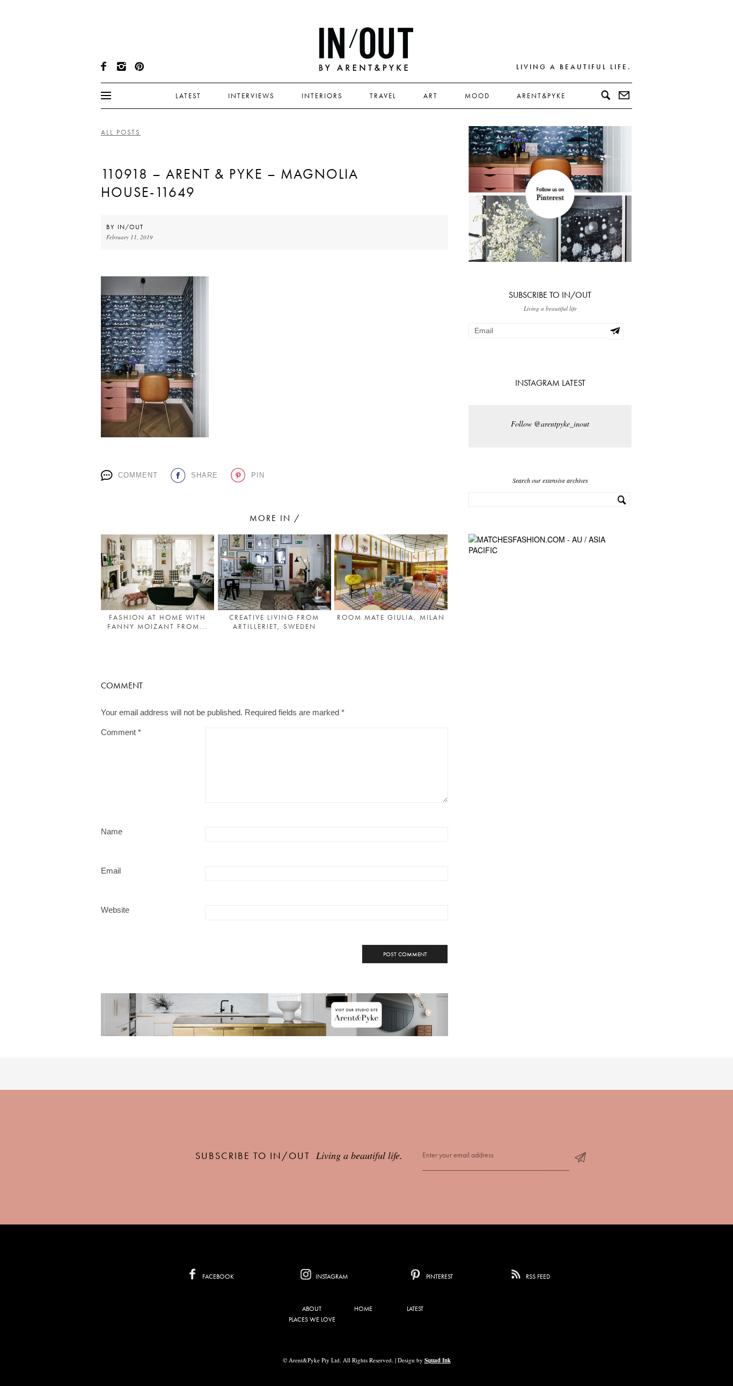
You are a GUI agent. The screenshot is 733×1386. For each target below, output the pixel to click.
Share (204, 475)
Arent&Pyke (541, 95)
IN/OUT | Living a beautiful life (366, 49)
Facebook (217, 1276)
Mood (477, 95)
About (311, 1308)
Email (111, 870)
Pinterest (438, 1276)
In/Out (130, 227)
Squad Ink (437, 1360)
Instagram (331, 1276)
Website (115, 909)
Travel (383, 95)
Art (430, 95)
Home (363, 1308)
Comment (138, 475)
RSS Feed (537, 1276)
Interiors (322, 95)
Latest (188, 95)
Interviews (251, 95)
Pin (258, 475)
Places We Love (312, 1319)
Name (111, 831)
